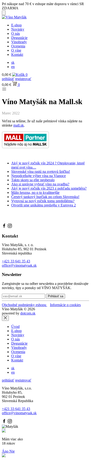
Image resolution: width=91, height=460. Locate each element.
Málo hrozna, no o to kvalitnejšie (35, 193)
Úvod (15, 327)
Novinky (17, 29)
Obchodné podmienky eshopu (24, 305)
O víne (16, 50)
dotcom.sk (27, 313)
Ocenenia (18, 46)
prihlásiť (8, 79)
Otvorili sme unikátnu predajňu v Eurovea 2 (43, 205)
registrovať (23, 79)
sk (12, 62)
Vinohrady (19, 42)
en (13, 67)
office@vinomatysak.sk (19, 265)
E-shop (16, 25)
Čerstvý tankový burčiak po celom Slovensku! (45, 197)
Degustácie (19, 38)
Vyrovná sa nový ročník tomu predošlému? (42, 201)
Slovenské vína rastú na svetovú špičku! (40, 171)
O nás (15, 33)
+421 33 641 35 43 (16, 261)
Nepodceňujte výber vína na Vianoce (38, 176)
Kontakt (17, 55)
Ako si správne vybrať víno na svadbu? (40, 184)
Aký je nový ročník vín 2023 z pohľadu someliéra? (49, 188)
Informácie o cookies (65, 305)
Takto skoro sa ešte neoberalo (33, 180)
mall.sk (18, 125)
